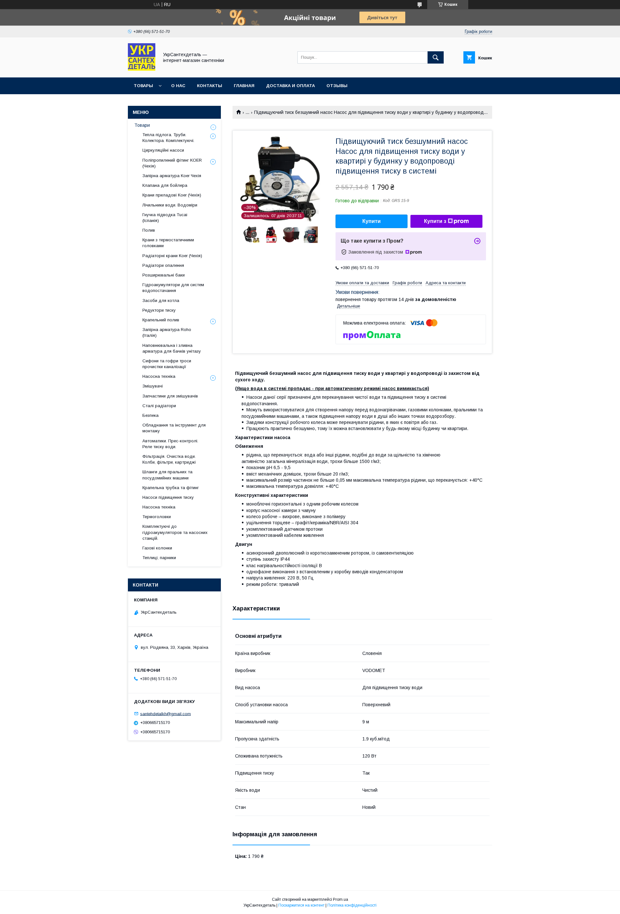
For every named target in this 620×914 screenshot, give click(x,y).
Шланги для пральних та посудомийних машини (167, 474)
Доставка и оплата (290, 85)
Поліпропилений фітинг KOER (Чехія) (172, 163)
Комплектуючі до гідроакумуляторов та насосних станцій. (175, 532)
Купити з (435, 221)
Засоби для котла (160, 300)
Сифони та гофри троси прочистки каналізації (166, 363)
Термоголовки (156, 516)
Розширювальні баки (163, 275)
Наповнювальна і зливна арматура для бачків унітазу (171, 348)
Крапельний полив (160, 319)
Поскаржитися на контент (301, 905)
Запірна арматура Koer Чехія (171, 175)
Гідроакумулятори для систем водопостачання (173, 287)
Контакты (209, 85)
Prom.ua (340, 899)
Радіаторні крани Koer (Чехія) (172, 255)
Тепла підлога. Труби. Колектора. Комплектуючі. (168, 137)
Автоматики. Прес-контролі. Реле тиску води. (170, 443)
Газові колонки (157, 548)
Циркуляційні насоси (163, 150)
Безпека (150, 415)
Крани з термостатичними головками (168, 242)
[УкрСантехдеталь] (141, 69)
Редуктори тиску (159, 310)
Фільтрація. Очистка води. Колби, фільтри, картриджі (169, 459)
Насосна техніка (158, 376)
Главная (244, 85)
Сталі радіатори (159, 405)
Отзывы (336, 85)
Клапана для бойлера (164, 185)
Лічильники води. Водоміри (169, 205)
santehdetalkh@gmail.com (165, 713)
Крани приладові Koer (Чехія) (171, 195)
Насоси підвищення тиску (168, 497)
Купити (371, 221)
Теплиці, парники (159, 557)
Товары (143, 85)
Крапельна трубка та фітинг (170, 487)
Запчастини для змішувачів (170, 396)
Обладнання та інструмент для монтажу (174, 428)
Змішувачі (152, 386)
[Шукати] (436, 57)
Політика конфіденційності (352, 905)
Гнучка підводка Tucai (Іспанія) (164, 217)
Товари (142, 125)
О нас (178, 85)
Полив (148, 230)
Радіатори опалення (163, 265)
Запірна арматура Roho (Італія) (166, 332)
